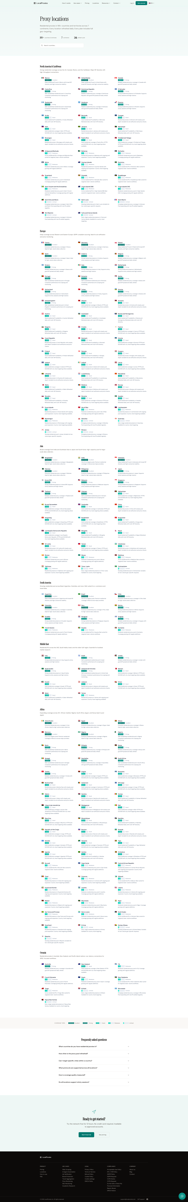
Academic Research (68, 1186)
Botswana (121, 771)
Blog (131, 1172)
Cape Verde (85, 863)
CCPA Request (111, 1181)
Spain (46, 254)
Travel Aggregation (68, 1179)
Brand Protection (67, 1176)
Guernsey (121, 419)
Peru (82, 605)
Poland (120, 242)
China (120, 504)
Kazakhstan (85, 518)
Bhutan (47, 555)
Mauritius (48, 818)
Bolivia (120, 605)
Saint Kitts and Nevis (51, 200)
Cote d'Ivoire (49, 721)
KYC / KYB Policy (112, 1172)
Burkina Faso (49, 783)
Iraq (46, 656)
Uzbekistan (121, 544)
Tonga (47, 988)
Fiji (119, 964)
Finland (47, 351)
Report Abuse (111, 1188)
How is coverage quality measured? (72, 1075)
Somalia (47, 841)
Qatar (47, 693)
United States (85, 78)
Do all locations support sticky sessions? (74, 1082)
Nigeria (83, 732)
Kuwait (47, 682)
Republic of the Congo (52, 829)
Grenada (84, 175)
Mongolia (84, 531)
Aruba (47, 115)
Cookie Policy (89, 1176)
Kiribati (83, 988)
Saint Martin (122, 200)
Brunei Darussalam (51, 504)
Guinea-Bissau (123, 925)
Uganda (47, 852)
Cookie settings (89, 1179)
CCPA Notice (111, 1179)
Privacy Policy (89, 1169)
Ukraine (120, 289)
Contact (116, 3)
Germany (84, 242)
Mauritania (84, 901)
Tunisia (47, 771)
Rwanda (120, 829)
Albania (83, 301)
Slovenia (84, 396)
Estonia (120, 338)
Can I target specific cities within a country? (75, 1061)
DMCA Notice (111, 1190)
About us (132, 1169)
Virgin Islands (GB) (87, 186)
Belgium (120, 254)
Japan (120, 469)
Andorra (84, 254)
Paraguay (84, 616)
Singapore (121, 480)
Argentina (48, 594)
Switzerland (49, 289)
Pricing (87, 3)
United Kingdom (50, 301)
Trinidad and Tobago (124, 138)
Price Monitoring (67, 1181)
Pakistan (47, 469)
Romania (84, 276)
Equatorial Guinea (50, 888)
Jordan (120, 656)
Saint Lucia (85, 200)
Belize (47, 162)
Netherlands (122, 265)
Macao (83, 555)
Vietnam (84, 491)
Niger (120, 901)
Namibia (120, 818)
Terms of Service (90, 1172)
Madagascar (85, 805)
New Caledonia (123, 977)
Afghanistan (122, 491)
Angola (83, 771)
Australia (48, 964)
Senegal (47, 758)
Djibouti (120, 876)
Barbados (121, 151)
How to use (43, 1174)
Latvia (120, 362)
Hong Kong (48, 518)
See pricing (102, 1135)
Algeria (120, 732)
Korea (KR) (48, 480)
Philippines (85, 469)
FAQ (41, 1176)
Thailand (47, 491)
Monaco (83, 430)
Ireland (83, 362)
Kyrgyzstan (121, 518)
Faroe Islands (49, 407)
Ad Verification (67, 1174)
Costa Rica (48, 89)
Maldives (121, 555)
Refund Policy (89, 1174)
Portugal (47, 276)
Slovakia (47, 396)
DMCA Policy (89, 1181)
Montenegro (49, 419)
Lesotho (84, 888)
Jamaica (84, 127)
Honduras (84, 102)
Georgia (84, 351)
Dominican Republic (87, 89)
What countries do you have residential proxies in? (78, 1046)
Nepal (120, 531)
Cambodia (84, 504)
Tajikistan (48, 566)
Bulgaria (47, 327)
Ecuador (47, 616)
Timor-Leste (85, 566)
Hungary (120, 351)
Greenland (48, 175)
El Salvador (121, 89)
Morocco (48, 732)
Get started (141, 3)
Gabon (47, 794)
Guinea (120, 794)
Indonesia (121, 458)
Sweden (120, 396)
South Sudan (122, 912)
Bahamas (84, 151)
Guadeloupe (122, 175)
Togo (119, 841)
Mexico (47, 78)
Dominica (121, 162)
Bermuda (84, 115)
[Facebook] (147, 1199)
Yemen (83, 693)
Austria (47, 314)
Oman (120, 682)
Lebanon (84, 682)
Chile (119, 594)
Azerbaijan (84, 314)
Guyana (83, 628)
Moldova (84, 385)
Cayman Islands (86, 162)
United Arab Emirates (88, 669)
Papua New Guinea (51, 1000)
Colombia (48, 605)
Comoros (84, 876)
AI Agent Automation (68, 1172)
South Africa (122, 758)
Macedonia (121, 374)
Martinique (121, 127)
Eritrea (83, 925)
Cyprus (120, 327)
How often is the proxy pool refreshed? (73, 1054)
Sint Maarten (49, 213)
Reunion (84, 829)
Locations (95, 3)
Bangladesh (48, 458)
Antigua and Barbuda (52, 151)
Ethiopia (84, 745)
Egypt (83, 721)
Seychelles (84, 758)
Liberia (120, 888)
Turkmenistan (122, 566)
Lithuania (48, 374)
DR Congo (121, 783)
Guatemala (48, 102)
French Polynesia (50, 977)
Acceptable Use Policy (114, 1169)
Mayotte (47, 936)
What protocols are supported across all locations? (78, 1068)
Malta (47, 385)
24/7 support (141, 1199)
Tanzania (84, 841)
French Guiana (49, 628)
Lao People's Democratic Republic (56, 531)
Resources (105, 3)
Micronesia (121, 988)
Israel (83, 656)
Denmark (84, 338)
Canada (120, 78)
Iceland (47, 362)
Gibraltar (84, 419)
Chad (46, 876)
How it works (66, 3)
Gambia (84, 794)
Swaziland (48, 925)
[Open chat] (182, 1196)
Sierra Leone (85, 912)
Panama (120, 102)
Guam (83, 977)
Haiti (46, 127)
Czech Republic (50, 338)
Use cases (77, 3)
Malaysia (84, 480)
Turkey (83, 289)
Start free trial (86, 1135)
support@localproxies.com (128, 1199)
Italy (82, 265)
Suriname (121, 628)
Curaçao (120, 115)
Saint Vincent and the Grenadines (56, 186)
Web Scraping (66, 1169)
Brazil (83, 594)
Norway (120, 385)
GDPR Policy (111, 1174)
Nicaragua (48, 138)
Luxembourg (85, 374)
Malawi (47, 901)
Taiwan (83, 544)
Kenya (120, 745)
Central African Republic (126, 863)
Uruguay (120, 616)
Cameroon (84, 783)
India (83, 458)
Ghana (120, 721)
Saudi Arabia (49, 669)
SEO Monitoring (67, 1183)
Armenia (121, 301)
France (47, 242)
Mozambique (85, 818)
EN (151, 3)
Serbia (120, 276)
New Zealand (85, 964)
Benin (46, 745)
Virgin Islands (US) (124, 186)
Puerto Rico (85, 138)
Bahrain (120, 669)
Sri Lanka (48, 544)
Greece (47, 265)
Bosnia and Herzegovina (125, 314)
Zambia (83, 852)
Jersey (47, 430)
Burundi (47, 863)
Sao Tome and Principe (52, 912)
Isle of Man (84, 407)
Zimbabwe (121, 852)
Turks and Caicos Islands (89, 213)
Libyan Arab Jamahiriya (52, 805)
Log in (132, 3)
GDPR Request (111, 1176)
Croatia (83, 327)
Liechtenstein (122, 407)
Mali (119, 805)
